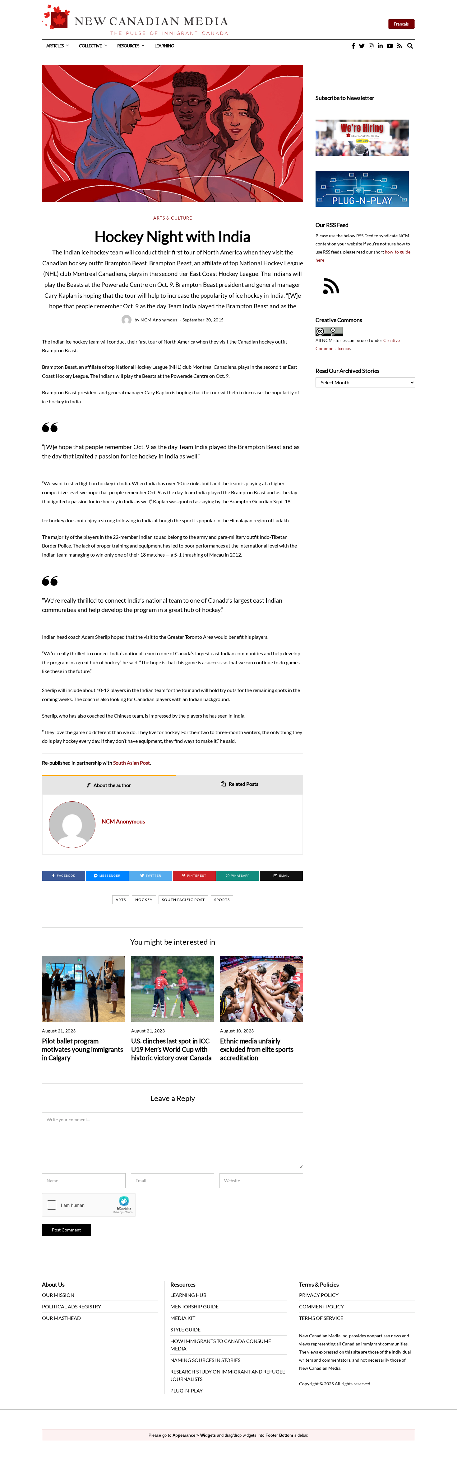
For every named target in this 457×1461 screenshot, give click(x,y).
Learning (164, 45)
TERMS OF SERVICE (321, 1318)
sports (222, 899)
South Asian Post (131, 763)
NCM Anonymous (159, 319)
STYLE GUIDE (185, 1329)
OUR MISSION (58, 1295)
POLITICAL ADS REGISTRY (71, 1306)
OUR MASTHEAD (61, 1318)
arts (121, 899)
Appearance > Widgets (194, 1435)
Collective (90, 45)
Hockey (144, 899)
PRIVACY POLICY (319, 1295)
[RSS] (399, 46)
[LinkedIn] (380, 46)
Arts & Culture (172, 218)
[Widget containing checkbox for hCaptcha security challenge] (89, 1205)
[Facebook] (353, 46)
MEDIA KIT (182, 1318)
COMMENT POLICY (321, 1306)
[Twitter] (362, 46)
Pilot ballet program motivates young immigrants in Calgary (82, 1049)
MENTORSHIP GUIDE (194, 1306)
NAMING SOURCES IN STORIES (205, 1360)
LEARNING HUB (188, 1295)
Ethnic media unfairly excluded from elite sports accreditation (256, 1049)
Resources (128, 45)
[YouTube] (390, 46)
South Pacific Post (183, 899)
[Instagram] (371, 46)
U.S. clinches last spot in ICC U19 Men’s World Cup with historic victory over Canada (171, 1049)
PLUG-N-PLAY (186, 1390)
